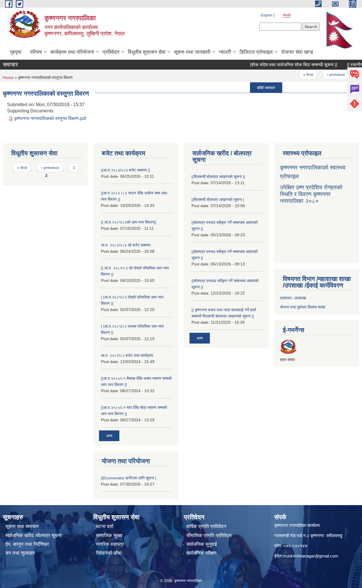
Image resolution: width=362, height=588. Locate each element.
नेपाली (286, 15)
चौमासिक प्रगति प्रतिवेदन (209, 535)
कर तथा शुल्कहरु (20, 553)
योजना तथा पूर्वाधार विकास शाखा (302, 307)
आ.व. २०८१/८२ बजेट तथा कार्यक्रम (127, 355)
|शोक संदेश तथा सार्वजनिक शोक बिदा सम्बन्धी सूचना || (284, 64)
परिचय (36, 52)
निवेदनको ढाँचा (109, 553)
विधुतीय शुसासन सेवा (146, 52)
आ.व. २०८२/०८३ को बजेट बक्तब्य (125, 245)
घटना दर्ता (104, 526)
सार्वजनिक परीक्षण (201, 553)
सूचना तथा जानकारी (192, 52)
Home (8, 77)
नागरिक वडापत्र (110, 544)
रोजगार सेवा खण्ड (297, 52)
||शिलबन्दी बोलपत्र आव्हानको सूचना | (217, 199)
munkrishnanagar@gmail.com (310, 555)
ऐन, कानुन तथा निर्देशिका (27, 544)
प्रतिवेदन (111, 52)
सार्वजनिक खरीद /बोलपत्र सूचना (33, 535)
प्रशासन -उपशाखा (293, 298)
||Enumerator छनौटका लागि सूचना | (128, 478)
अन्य (109, 436)
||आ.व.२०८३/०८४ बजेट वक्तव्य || (125, 170)
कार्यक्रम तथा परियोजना (72, 52)
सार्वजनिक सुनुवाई (201, 544)
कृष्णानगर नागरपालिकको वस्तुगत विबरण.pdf (50, 118)
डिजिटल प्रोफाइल (256, 52)
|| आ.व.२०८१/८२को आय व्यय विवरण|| (128, 222)
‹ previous (327, 74)
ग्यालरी (225, 52)
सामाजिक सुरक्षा (109, 535)
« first (299, 74)
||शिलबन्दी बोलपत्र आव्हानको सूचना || (218, 176)
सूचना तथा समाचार (21, 526)
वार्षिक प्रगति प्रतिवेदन (206, 526)
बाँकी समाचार (257, 87)
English (266, 15)
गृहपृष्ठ (15, 52)
